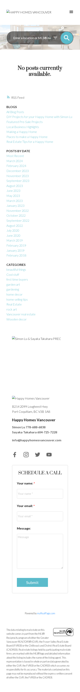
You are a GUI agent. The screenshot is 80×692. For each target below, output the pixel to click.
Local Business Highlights (22, 127)
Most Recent (15, 156)
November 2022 (17, 210)
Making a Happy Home (21, 132)
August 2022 (14, 225)
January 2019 (15, 250)
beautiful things (16, 269)
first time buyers (17, 279)
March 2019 (14, 240)
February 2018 (16, 255)
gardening (12, 289)
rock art (11, 309)
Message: (24, 528)
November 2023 (17, 176)
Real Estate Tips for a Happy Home (29, 141)
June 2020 (13, 235)
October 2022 (16, 215)
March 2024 (14, 161)
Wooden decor (16, 319)
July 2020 (12, 230)
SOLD (71, 27)
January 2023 (15, 205)
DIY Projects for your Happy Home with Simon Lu (39, 117)
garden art (13, 284)
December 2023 (17, 171)
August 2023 (14, 186)
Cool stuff (12, 274)
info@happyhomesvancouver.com (36, 440)
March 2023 (14, 200)
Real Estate (14, 304)
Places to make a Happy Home (27, 137)
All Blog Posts (15, 112)
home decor (14, 294)
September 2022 (17, 220)
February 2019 (16, 245)
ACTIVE (56, 27)
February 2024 (16, 166)
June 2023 (13, 190)
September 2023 (17, 180)
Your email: (25, 506)
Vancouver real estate (21, 314)
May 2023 (13, 195)
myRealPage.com (46, 613)
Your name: (25, 483)
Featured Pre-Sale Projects (24, 122)
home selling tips (17, 299)
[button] (14, 454)
